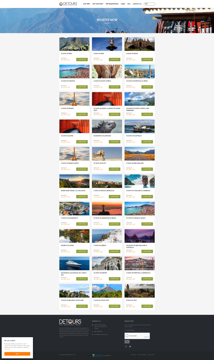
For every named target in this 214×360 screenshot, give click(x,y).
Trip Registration (112, 4)
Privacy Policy (151, 354)
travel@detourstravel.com (101, 334)
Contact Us (137, 4)
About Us (133, 354)
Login (123, 4)
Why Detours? (98, 4)
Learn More (82, 59)
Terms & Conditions (142, 354)
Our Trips (86, 4)
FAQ (128, 4)
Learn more (7, 349)
